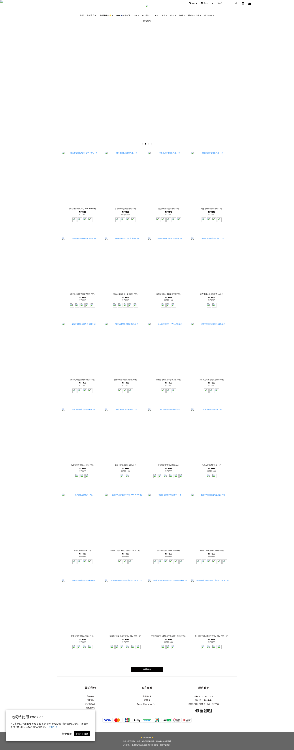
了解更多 (53, 726)
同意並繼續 (82, 733)
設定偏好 (67, 733)
